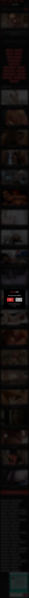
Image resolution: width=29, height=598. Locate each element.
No (19, 299)
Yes (10, 299)
